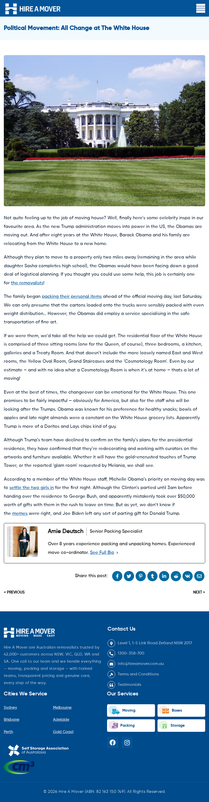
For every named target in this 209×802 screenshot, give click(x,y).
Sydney (10, 708)
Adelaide (61, 720)
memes (20, 513)
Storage (177, 725)
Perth (8, 732)
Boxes (176, 710)
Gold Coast (63, 732)
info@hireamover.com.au (141, 664)
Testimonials (129, 685)
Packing (127, 725)
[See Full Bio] (117, 553)
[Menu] (200, 8)
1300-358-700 (131, 653)
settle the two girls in (31, 487)
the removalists (27, 283)
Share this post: (91, 576)
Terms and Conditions (138, 674)
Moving (128, 710)
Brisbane (11, 720)
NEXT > (199, 592)
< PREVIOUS (14, 592)
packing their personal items (72, 296)
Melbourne (62, 708)
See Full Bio (102, 552)
